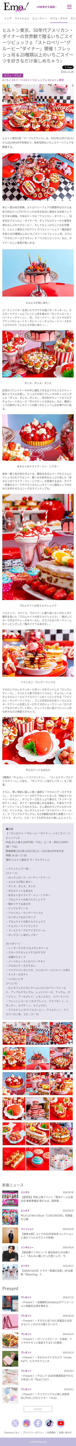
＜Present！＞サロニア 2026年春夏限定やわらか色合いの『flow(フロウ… (47, 1377)
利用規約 (51, 1432)
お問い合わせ (65, 1432)
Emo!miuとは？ (12, 1432)
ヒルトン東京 (56, 80)
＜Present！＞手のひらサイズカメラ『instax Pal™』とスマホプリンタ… (46, 1359)
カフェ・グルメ (59, 18)
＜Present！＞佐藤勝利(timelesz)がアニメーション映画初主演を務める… (47, 1303)
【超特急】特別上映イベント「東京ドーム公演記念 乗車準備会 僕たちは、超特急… (47, 1198)
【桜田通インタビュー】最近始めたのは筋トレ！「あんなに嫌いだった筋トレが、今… (45, 1254)
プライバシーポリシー (33, 1432)
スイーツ (18, 80)
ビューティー (39, 18)
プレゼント (26, 1297)
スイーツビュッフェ (36, 80)
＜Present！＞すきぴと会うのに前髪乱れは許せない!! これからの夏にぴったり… (46, 1322)
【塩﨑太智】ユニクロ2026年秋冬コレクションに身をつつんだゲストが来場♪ (47, 1235)
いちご (7, 80)
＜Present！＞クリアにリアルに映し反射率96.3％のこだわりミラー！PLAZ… (45, 1395)
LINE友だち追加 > (47, 6)
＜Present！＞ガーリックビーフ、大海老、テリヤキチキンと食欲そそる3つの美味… (46, 1340)
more (38, 1408)
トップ (7, 18)
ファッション (21, 18)
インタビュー (27, 1247)
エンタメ (25, 1192)
